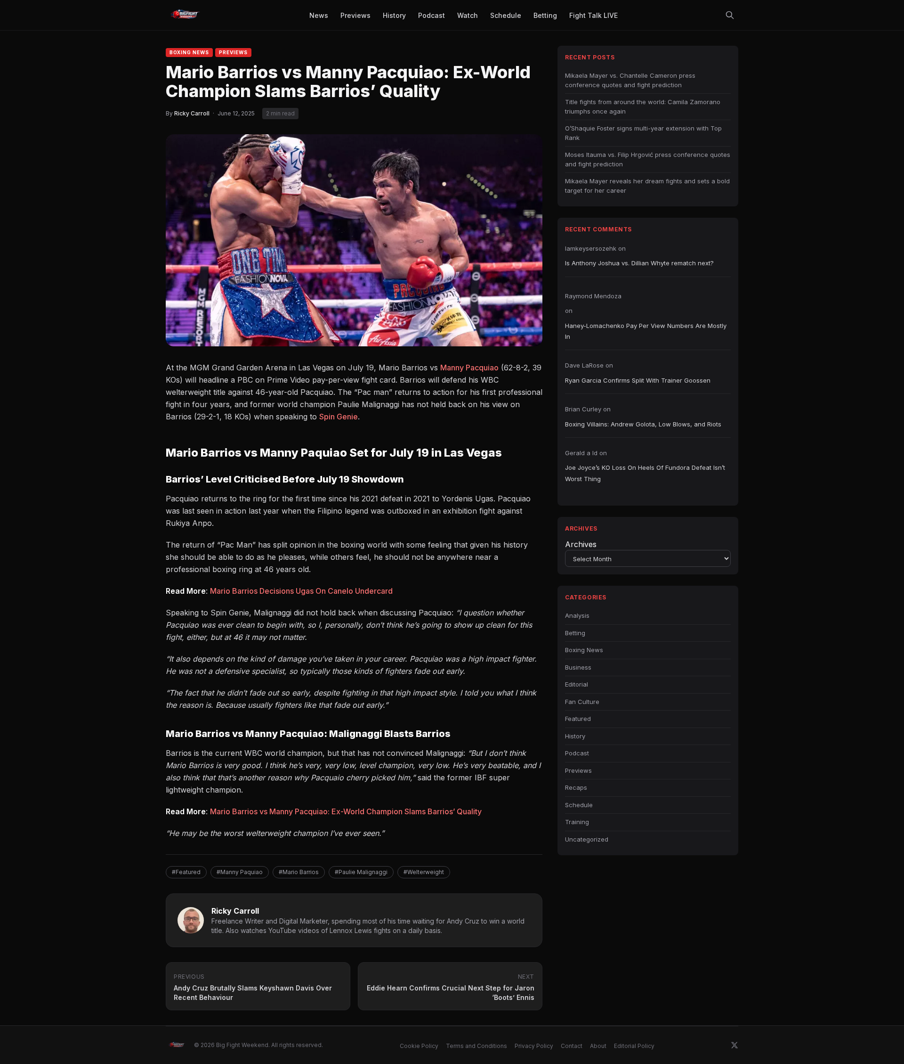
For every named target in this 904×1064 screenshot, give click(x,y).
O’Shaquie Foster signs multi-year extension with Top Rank (643, 132)
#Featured (186, 872)
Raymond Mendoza (593, 296)
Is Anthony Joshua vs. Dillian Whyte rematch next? (639, 263)
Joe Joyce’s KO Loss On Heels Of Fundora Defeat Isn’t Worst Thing (645, 473)
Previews (233, 52)
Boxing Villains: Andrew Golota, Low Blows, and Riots (643, 424)
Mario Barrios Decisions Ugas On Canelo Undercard (301, 591)
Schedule (579, 805)
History (575, 736)
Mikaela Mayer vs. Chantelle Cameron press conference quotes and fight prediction (630, 80)
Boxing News (189, 52)
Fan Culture (582, 701)
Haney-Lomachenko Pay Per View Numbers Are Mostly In (645, 331)
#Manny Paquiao (240, 872)
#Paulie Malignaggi (361, 872)
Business (578, 667)
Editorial (576, 684)
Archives (581, 544)
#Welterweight (424, 872)
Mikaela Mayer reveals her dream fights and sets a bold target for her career (647, 185)
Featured (578, 718)
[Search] (729, 15)
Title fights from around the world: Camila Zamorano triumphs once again (642, 106)
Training (577, 822)
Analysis (577, 615)
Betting (575, 633)
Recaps (576, 787)
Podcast (577, 753)
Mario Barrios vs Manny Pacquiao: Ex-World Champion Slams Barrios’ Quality (346, 811)
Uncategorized (586, 839)
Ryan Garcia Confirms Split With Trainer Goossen (637, 380)
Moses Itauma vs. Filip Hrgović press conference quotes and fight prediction (647, 159)
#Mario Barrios (299, 872)
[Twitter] (734, 1045)
